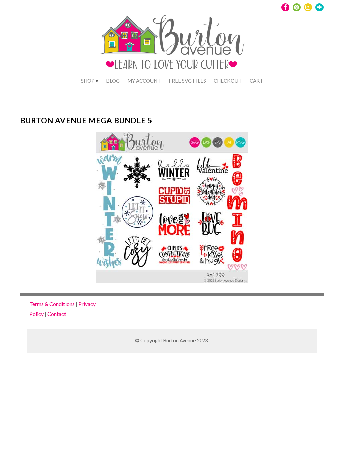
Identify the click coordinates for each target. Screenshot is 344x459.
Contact (56, 313)
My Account (144, 81)
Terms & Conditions (52, 304)
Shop (88, 81)
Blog (113, 81)
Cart (256, 81)
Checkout (228, 81)
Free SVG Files (187, 81)
